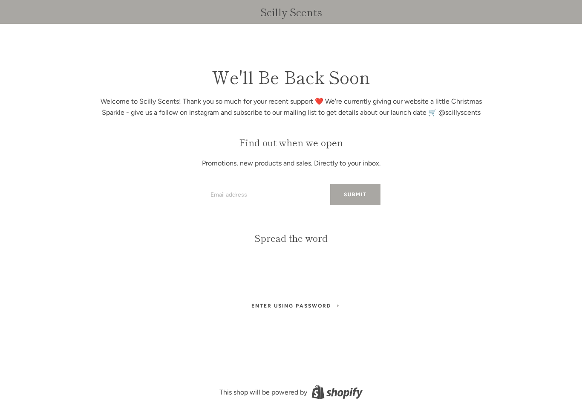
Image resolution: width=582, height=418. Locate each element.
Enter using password (291, 306)
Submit (355, 194)
